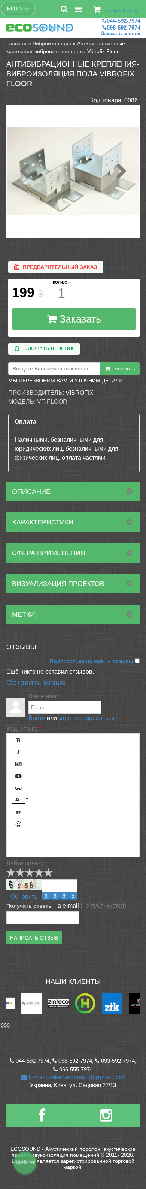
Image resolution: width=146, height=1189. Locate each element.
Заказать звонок (120, 33)
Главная (16, 43)
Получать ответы (29, 906)
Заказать (79, 319)
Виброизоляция (52, 43)
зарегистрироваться (86, 718)
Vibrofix (80, 393)
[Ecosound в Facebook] (42, 1118)
